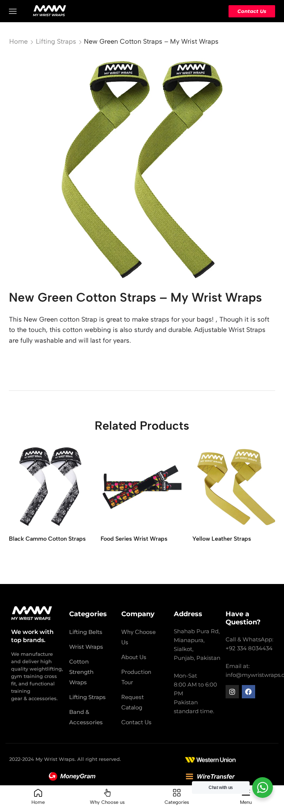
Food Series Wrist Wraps (134, 538)
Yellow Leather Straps (221, 538)
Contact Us (251, 11)
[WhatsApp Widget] (262, 787)
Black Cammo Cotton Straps (47, 538)
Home (18, 41)
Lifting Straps (56, 41)
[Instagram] (232, 691)
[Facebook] (248, 691)
